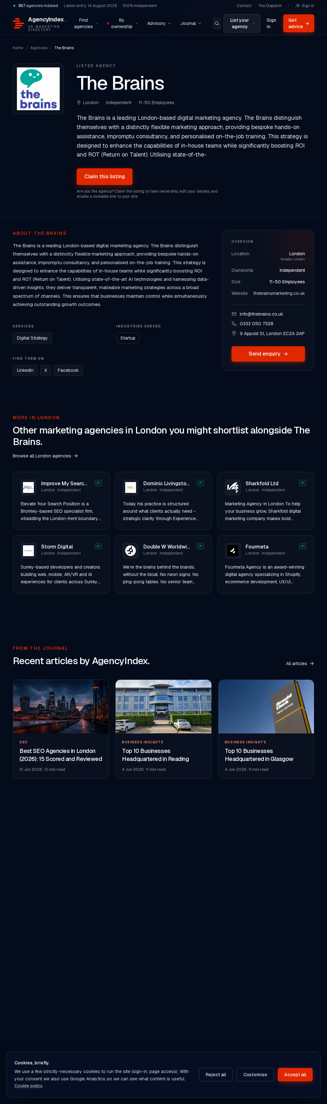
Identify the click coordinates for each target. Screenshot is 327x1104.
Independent (292, 270)
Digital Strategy (32, 338)
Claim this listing (104, 176)
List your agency (239, 23)
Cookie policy (28, 1086)
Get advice (298, 23)
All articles (296, 663)
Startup (127, 338)
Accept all (295, 1074)
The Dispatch (270, 5)
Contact (244, 5)
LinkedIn (25, 370)
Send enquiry (264, 353)
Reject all (216, 1074)
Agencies (38, 47)
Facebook (68, 370)
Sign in (308, 5)
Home (18, 47)
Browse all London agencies (42, 456)
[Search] (217, 23)
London (91, 102)
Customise (255, 1074)
